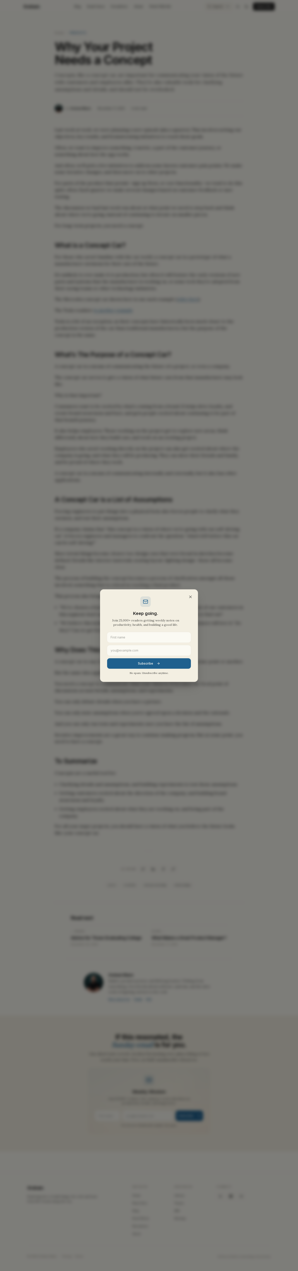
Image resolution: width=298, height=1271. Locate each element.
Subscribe (145, 663)
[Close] (190, 597)
